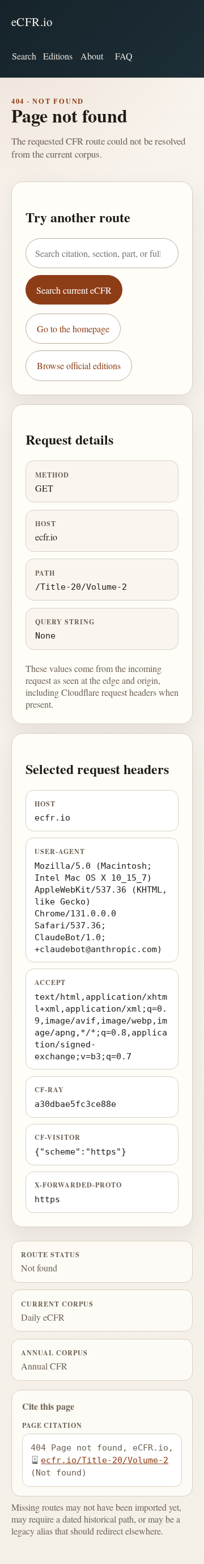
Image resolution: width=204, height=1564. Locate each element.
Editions (58, 56)
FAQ (124, 56)
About (91, 56)
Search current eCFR (74, 290)
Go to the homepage (73, 329)
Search (24, 56)
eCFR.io (32, 21)
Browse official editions (79, 365)
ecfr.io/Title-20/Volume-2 (104, 1460)
